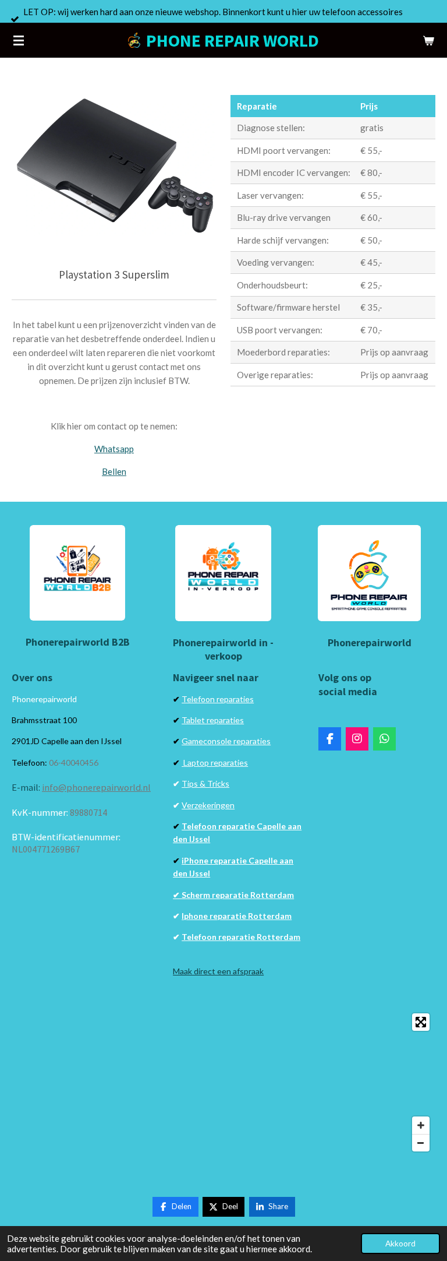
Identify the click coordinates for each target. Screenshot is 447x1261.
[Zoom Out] (421, 1142)
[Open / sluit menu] (18, 40)
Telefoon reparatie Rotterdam (241, 937)
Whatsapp (114, 448)
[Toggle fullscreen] (421, 1022)
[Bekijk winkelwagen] (428, 40)
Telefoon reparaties (218, 699)
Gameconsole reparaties (226, 741)
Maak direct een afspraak (218, 971)
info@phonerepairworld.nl (96, 787)
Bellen (114, 471)
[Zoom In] (421, 1125)
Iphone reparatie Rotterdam (237, 916)
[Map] (223, 1082)
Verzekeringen (208, 805)
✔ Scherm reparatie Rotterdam (233, 895)
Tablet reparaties (213, 720)
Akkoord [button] (400, 1243)
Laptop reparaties (215, 762)
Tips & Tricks (205, 783)
